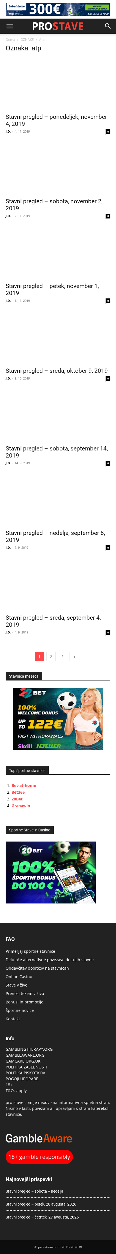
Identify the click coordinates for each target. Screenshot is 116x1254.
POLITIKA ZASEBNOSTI (26, 1067)
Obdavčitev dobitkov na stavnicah (37, 968)
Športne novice (20, 1010)
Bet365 (18, 792)
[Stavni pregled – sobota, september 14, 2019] (58, 415)
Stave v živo (16, 985)
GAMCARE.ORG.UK (23, 1061)
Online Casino (19, 976)
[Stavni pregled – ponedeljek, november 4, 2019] (58, 84)
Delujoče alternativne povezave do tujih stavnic (50, 959)
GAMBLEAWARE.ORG (26, 1055)
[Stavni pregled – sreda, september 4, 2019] (58, 585)
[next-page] (74, 656)
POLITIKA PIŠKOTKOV (25, 1073)
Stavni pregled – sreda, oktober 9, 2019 (57, 370)
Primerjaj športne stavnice (30, 951)
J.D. (8, 131)
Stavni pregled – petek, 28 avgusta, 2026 (41, 1204)
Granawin (21, 805)
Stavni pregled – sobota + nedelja (34, 1191)
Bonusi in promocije (24, 1002)
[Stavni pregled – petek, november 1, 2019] (58, 253)
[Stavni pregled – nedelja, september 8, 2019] (58, 500)
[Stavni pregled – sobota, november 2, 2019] (58, 169)
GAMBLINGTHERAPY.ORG (29, 1049)
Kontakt (13, 1018)
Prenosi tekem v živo (25, 993)
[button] (10, 26)
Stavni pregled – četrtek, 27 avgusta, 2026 (42, 1217)
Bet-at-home (24, 785)
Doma (10, 39)
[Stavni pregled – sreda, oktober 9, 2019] (58, 338)
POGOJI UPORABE (22, 1078)
